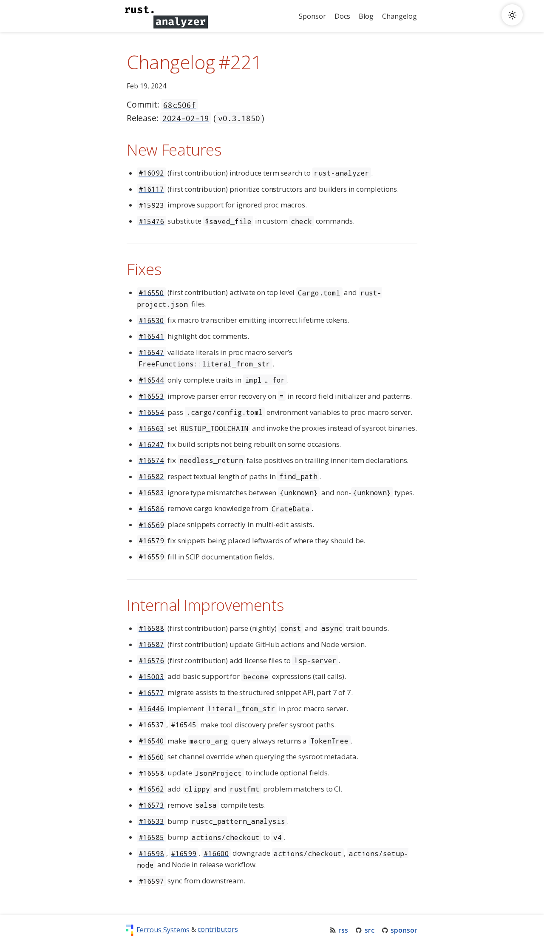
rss (343, 930)
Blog (366, 16)
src (369, 930)
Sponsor (312, 16)
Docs (342, 16)
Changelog (399, 16)
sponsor (404, 930)
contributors (218, 929)
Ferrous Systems (163, 929)
